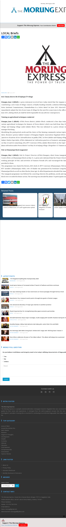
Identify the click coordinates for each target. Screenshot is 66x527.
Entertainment (14, 326)
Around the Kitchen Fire (8, 428)
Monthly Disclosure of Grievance (12, 473)
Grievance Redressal (9, 470)
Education (4, 445)
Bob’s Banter (5, 430)
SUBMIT (6, 379)
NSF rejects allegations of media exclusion (45, 207)
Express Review (6, 454)
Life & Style (13, 319)
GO (17, 485)
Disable (3, 439)
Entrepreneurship (6, 449)
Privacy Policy (7, 468)
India (11, 313)
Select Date (5, 482)
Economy (4, 441)
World (12, 287)
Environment (5, 451)
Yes (5, 356)
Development (5, 437)
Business (4, 432)
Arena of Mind (5, 426)
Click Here (61, 25)
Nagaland (4, 92)
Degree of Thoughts (7, 434)
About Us (5, 465)
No (5, 359)
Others (6, 361)
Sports (12, 300)
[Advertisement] (12, 232)
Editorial (3, 443)
